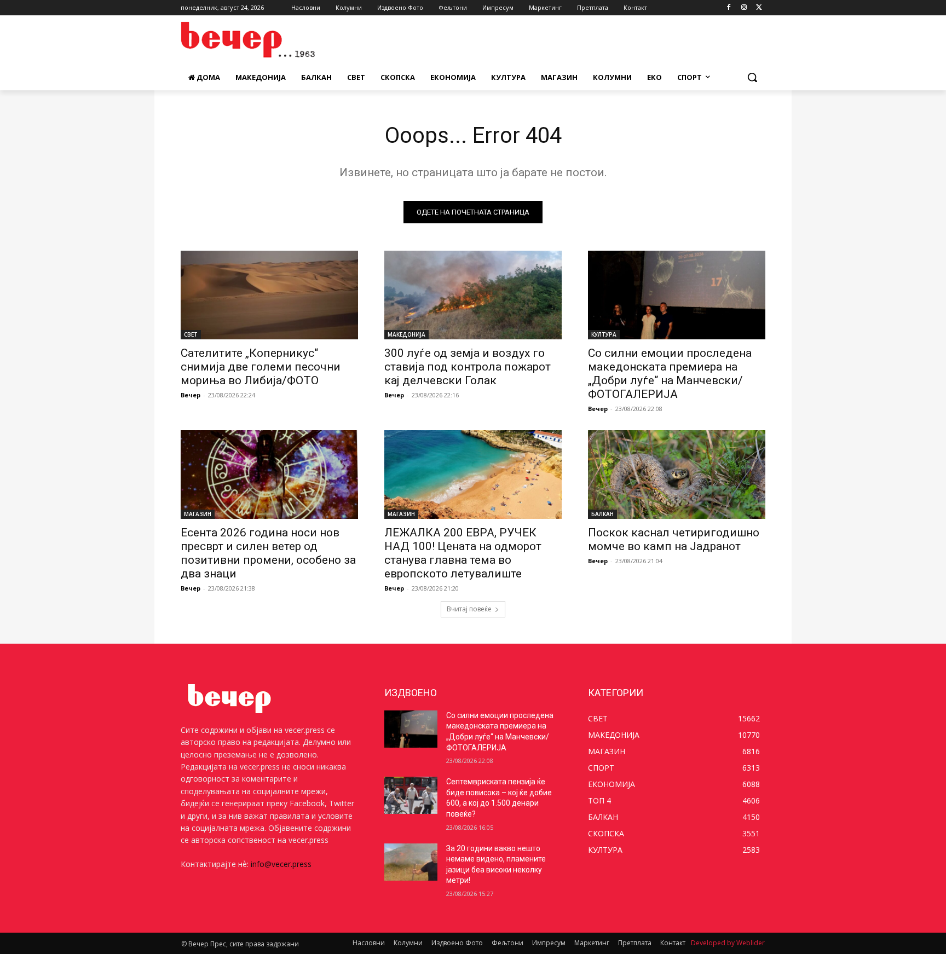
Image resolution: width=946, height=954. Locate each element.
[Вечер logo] (268, 39)
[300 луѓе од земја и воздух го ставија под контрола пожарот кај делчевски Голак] (473, 295)
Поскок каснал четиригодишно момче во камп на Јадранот (673, 539)
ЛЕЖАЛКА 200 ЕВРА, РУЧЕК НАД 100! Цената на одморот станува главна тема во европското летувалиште (462, 553)
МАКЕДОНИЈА (406, 334)
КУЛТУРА (603, 334)
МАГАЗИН (197, 514)
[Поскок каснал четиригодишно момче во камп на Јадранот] (676, 474)
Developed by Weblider (728, 942)
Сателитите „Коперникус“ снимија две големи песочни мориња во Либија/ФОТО (261, 366)
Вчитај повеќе (469, 609)
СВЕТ (191, 334)
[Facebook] (729, 8)
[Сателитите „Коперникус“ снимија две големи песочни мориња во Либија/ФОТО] (269, 295)
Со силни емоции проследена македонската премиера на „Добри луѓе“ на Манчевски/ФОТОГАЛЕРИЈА (670, 373)
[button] (752, 77)
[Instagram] (743, 8)
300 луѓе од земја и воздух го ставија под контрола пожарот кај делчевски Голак (467, 366)
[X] (759, 8)
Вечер (190, 395)
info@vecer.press (281, 864)
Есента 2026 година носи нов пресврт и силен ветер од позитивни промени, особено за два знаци (268, 553)
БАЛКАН (602, 514)
